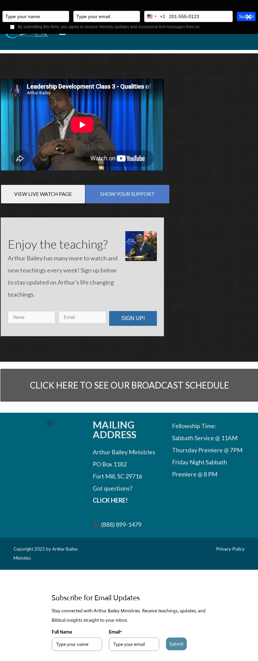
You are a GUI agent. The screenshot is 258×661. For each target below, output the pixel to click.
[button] (50, 423)
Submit (176, 644)
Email (115, 632)
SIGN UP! (133, 318)
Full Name (62, 632)
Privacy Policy (230, 549)
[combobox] (154, 16)
